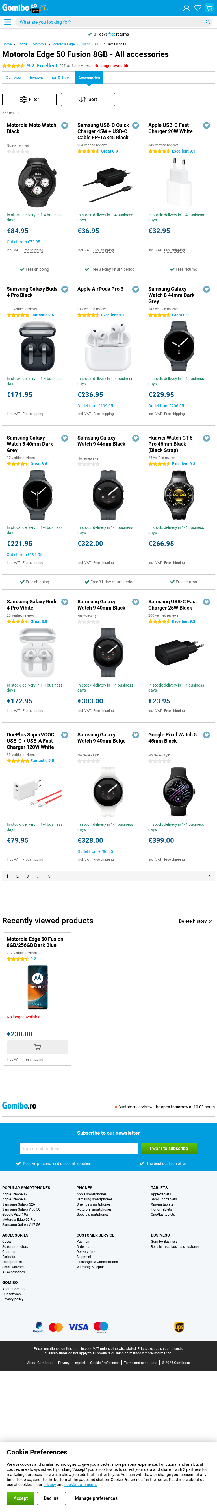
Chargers (9, 1252)
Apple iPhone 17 (14, 1194)
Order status (86, 1247)
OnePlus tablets (163, 1215)
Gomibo (10, 1282)
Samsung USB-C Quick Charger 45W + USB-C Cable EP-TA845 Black (103, 131)
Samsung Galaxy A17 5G (21, 1225)
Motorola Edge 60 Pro (19, 1220)
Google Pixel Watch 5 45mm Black (172, 738)
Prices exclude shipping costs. (160, 1349)
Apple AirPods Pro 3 (100, 289)
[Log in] (186, 8)
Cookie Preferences (104, 1363)
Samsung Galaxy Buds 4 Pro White (32, 605)
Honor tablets (161, 1209)
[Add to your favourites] (64, 125)
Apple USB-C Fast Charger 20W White (170, 128)
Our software (12, 1294)
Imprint (79, 1363)
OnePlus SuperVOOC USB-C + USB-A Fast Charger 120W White (30, 741)
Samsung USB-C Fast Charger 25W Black (172, 605)
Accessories (15, 1235)
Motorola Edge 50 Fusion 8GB (75, 44)
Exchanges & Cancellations (97, 1262)
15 (48, 876)
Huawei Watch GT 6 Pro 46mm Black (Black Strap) (170, 444)
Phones (84, 1188)
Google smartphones (92, 1215)
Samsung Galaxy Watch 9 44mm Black (101, 441)
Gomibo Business (164, 1242)
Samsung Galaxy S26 (18, 1204)
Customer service (95, 1235)
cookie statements (80, 1484)
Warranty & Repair (90, 1267)
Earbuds (8, 1257)
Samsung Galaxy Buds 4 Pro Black (32, 292)
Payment (83, 1242)
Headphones (12, 1262)
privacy (49, 1484)
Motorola (40, 44)
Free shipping (33, 250)
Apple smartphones (92, 1194)
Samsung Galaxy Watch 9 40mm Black (101, 605)
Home (7, 44)
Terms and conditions (140, 1363)
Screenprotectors (15, 1247)
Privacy (64, 1363)
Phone (22, 44)
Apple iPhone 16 (14, 1199)
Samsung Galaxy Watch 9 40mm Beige (101, 738)
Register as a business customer (175, 1247)
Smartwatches (13, 1267)
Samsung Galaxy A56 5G (21, 1209)
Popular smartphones (26, 1188)
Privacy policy (12, 1299)
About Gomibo (13, 1289)
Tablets (159, 1188)
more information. (158, 1353)
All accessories (114, 44)
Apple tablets (161, 1194)
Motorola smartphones (94, 1209)
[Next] (210, 876)
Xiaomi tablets (162, 1204)
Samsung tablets (164, 1199)
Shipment (84, 1257)
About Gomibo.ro (40, 1363)
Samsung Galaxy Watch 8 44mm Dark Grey (171, 295)
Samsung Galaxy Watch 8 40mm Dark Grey (30, 444)
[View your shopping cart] (209, 8)
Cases (7, 1242)
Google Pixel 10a (15, 1215)
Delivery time (86, 1252)
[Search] (207, 22)
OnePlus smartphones (93, 1204)
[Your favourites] (197, 8)
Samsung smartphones (94, 1199)
